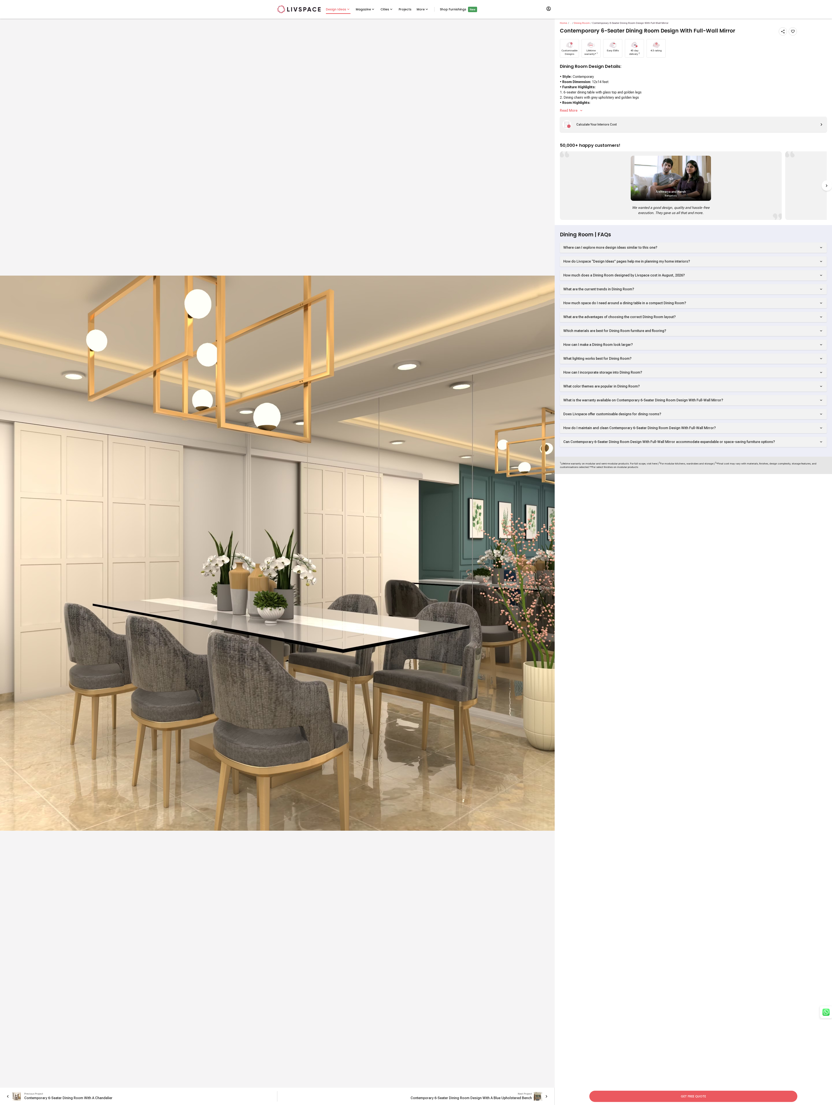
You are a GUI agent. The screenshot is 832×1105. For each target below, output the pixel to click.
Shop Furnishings (453, 9)
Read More (568, 110)
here (654, 463)
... (571, 23)
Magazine (363, 9)
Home (563, 23)
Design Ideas (336, 9)
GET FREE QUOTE (693, 1096)
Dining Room (582, 23)
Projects (405, 9)
